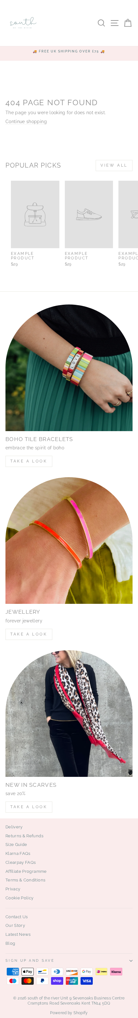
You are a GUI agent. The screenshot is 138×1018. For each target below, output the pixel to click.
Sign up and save (30, 961)
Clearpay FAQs (20, 862)
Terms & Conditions (25, 880)
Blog (10, 943)
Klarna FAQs (17, 853)
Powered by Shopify (69, 1013)
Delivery (14, 827)
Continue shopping (26, 121)
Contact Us (16, 916)
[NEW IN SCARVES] (69, 713)
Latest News (18, 934)
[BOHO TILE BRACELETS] (69, 367)
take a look (28, 807)
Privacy (12, 889)
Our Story (15, 925)
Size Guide (16, 844)
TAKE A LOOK (28, 461)
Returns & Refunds (24, 835)
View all (114, 165)
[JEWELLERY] (69, 540)
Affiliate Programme (26, 871)
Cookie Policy (19, 898)
